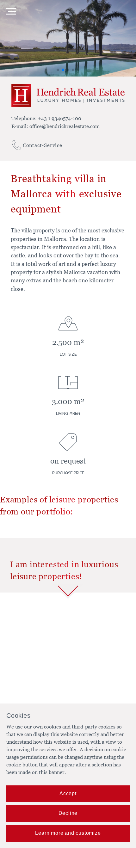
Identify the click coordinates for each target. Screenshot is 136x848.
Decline (68, 813)
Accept (68, 793)
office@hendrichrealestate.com (64, 126)
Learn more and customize (68, 833)
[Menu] (11, 11)
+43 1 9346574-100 (59, 118)
